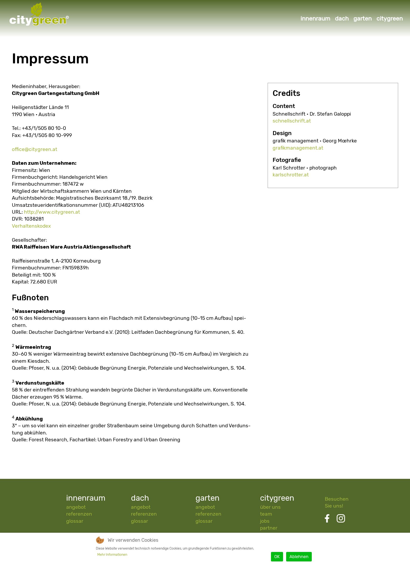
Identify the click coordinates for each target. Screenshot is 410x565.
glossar (74, 521)
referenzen (79, 514)
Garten (363, 18)
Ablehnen (298, 556)
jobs (265, 521)
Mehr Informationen (112, 555)
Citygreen (390, 18)
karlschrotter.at (291, 175)
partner (268, 528)
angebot (76, 507)
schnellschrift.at (292, 121)
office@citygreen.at (34, 149)
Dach (342, 18)
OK (277, 556)
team (266, 514)
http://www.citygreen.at (52, 212)
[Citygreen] (35, 26)
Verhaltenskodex (31, 226)
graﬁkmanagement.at (298, 148)
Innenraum (315, 18)
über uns (270, 507)
